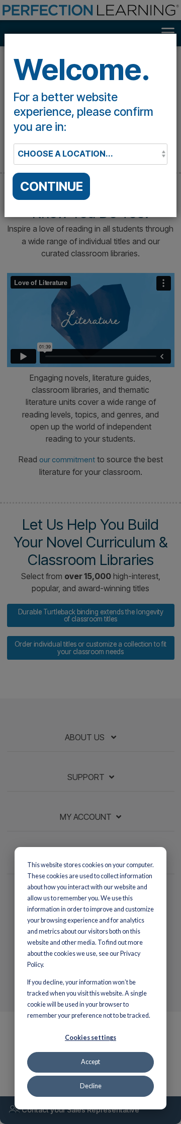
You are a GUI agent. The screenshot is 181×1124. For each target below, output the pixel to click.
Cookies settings (90, 1037)
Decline (91, 1086)
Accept (90, 1062)
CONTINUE (51, 186)
